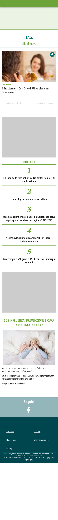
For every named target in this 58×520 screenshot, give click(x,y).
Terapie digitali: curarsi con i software (29, 199)
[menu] (4, 3)
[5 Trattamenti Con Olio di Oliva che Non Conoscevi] (29, 66)
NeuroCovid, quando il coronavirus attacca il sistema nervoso (29, 239)
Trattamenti (7, 84)
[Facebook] (52, 54)
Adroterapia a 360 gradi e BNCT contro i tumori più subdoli (29, 260)
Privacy (9, 448)
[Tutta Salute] (29, 421)
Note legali (11, 439)
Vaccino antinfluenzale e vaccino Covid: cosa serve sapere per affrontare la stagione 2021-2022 (29, 218)
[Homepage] (29, 3)
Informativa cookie (41, 439)
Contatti (37, 431)
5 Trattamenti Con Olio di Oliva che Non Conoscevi (25, 90)
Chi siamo (10, 431)
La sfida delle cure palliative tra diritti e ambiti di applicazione (29, 179)
